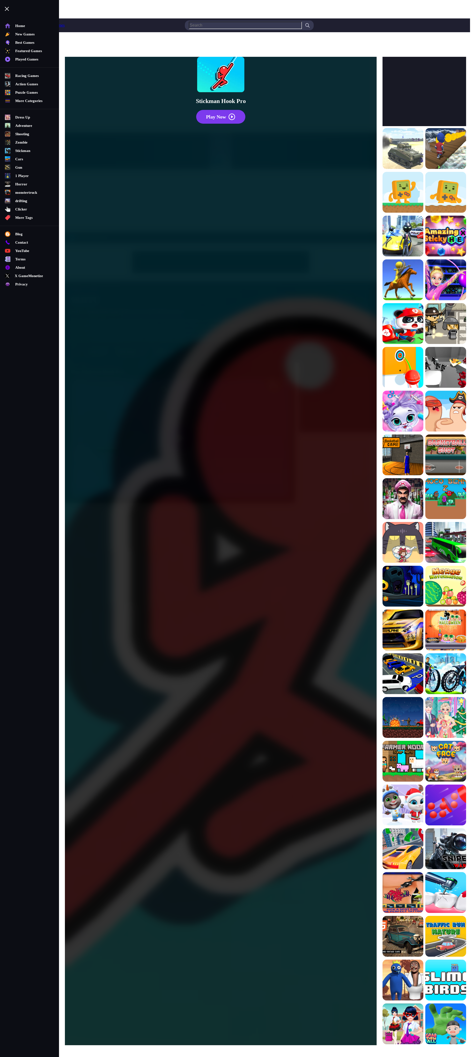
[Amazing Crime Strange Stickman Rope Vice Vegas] (403, 236)
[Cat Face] (445, 762)
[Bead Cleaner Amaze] (445, 805)
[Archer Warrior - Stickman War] (403, 280)
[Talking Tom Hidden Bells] (403, 805)
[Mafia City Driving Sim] (403, 937)
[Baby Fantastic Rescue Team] (403, 324)
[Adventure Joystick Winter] (445, 193)
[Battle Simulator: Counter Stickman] (445, 368)
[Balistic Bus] (445, 324)
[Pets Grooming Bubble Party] (403, 411)
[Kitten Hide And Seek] (403, 543)
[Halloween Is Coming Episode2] (403, 587)
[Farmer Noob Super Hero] (403, 762)
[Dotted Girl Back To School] (403, 1024)
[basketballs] (403, 455)
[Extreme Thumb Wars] (445, 411)
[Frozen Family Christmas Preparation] (445, 718)
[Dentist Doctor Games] (445, 893)
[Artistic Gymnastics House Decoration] (445, 280)
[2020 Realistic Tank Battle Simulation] (403, 149)
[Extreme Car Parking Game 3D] (403, 674)
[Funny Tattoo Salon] (403, 893)
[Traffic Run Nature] (445, 937)
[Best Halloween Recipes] (445, 630)
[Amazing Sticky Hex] (445, 236)
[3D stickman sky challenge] (445, 149)
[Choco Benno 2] (445, 499)
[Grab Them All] (445, 1024)
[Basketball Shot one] (445, 455)
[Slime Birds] (445, 980)
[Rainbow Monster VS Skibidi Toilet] (403, 980)
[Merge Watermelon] (445, 587)
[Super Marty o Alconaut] (403, 499)
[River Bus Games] (445, 543)
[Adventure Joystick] (403, 193)
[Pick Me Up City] (403, 849)
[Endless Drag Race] (403, 630)
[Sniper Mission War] (445, 849)
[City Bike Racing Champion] (445, 674)
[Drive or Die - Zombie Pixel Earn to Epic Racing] (403, 718)
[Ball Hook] (403, 368)
